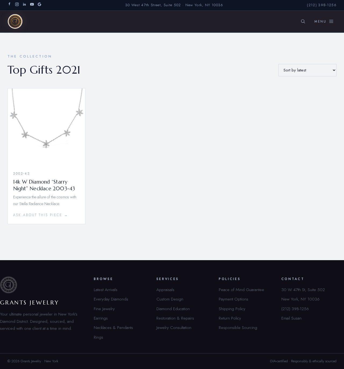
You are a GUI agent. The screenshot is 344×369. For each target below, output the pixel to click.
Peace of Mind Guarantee (241, 289)
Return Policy (230, 318)
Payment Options (233, 299)
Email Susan (291, 318)
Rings (98, 337)
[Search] (303, 21)
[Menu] (324, 21)
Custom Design (169, 299)
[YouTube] (32, 5)
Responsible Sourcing (238, 327)
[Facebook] (9, 5)
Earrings (101, 318)
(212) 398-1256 (321, 5)
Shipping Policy (232, 309)
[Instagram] (17, 5)
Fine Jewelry (104, 309)
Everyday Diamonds (111, 299)
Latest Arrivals (105, 289)
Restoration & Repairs (175, 318)
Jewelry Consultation (173, 327)
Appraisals (165, 289)
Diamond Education (173, 309)
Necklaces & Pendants (113, 327)
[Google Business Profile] (39, 5)
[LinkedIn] (24, 5)
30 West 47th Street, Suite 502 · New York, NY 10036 (174, 5)
